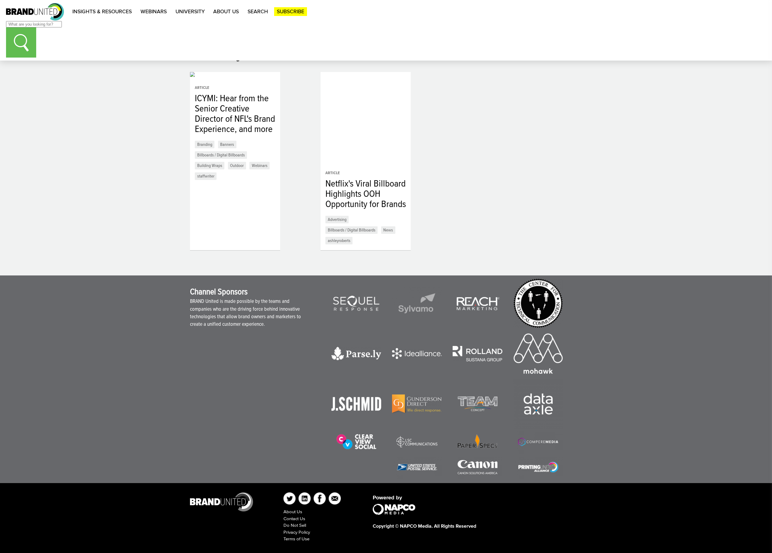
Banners (227, 144)
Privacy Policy (296, 532)
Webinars (154, 11)
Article (202, 87)
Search (258, 11)
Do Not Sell (294, 525)
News (388, 229)
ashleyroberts (339, 240)
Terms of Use (296, 538)
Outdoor (237, 165)
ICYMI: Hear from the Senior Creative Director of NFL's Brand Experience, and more (235, 113)
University (190, 11)
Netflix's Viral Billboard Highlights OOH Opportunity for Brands (365, 193)
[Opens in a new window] (356, 303)
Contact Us (294, 518)
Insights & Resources (102, 11)
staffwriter (205, 175)
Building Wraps (209, 165)
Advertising (337, 219)
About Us (226, 11)
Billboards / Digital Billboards (221, 154)
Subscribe (290, 11)
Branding (204, 144)
